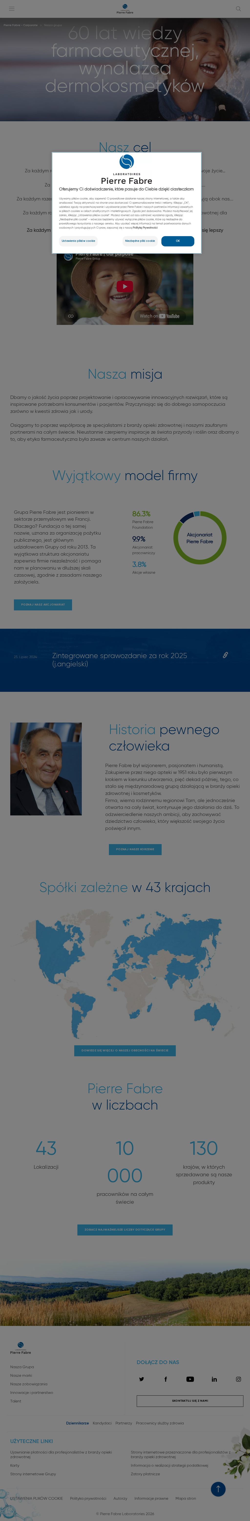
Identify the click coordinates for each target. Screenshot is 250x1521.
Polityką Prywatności (145, 227)
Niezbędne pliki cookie (140, 241)
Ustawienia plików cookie (78, 241)
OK (178, 241)
